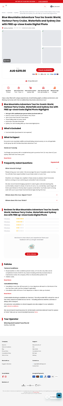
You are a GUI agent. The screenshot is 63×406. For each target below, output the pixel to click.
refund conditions (12, 306)
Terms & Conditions (6, 347)
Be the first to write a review (28, 28)
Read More (7, 158)
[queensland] (38, 385)
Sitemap (34, 355)
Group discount (33, 81)
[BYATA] (23, 385)
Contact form (35, 366)
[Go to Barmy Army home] (10, 6)
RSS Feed (34, 353)
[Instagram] (6, 377)
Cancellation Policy (6, 353)
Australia (9, 12)
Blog (3, 349)
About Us (4, 345)
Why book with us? (36, 345)
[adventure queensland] (30, 385)
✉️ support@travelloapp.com (39, 364)
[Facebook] (3, 377)
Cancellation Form (36, 351)
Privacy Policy (5, 351)
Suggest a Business (6, 364)
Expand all (55, 162)
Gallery (8, 61)
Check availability (45, 70)
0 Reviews (7, 219)
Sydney (16, 12)
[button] (22, 92)
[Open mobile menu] (3, 6)
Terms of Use (5, 355)
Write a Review (31, 254)
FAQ (33, 347)
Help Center (35, 349)
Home (3, 12)
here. (36, 312)
